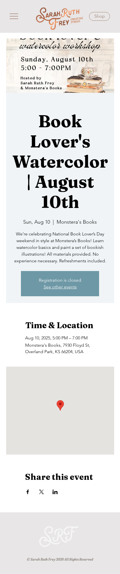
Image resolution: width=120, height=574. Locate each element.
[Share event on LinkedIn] (55, 492)
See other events (60, 287)
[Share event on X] (41, 492)
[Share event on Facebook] (27, 492)
